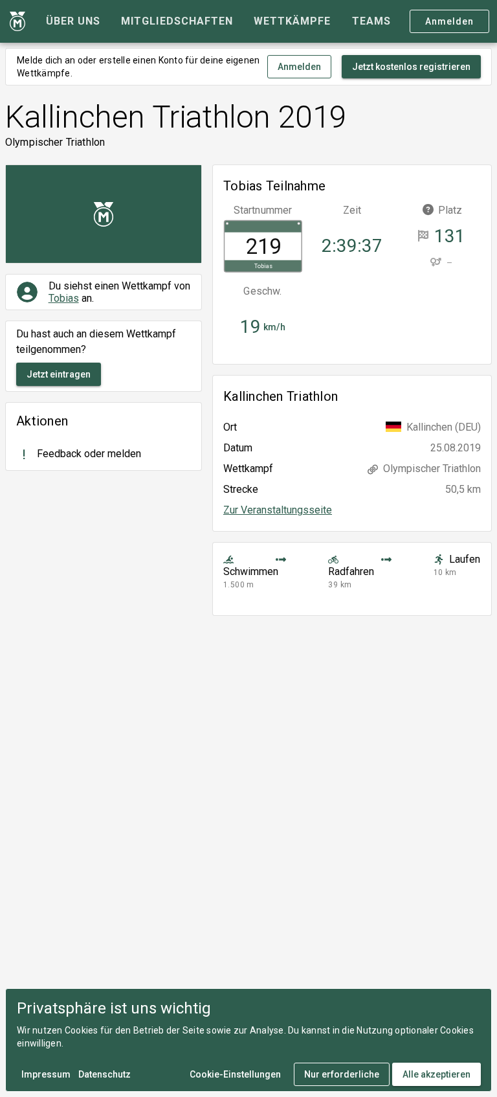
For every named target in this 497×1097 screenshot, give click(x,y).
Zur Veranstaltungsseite (277, 510)
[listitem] (103, 454)
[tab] (73, 21)
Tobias (64, 298)
